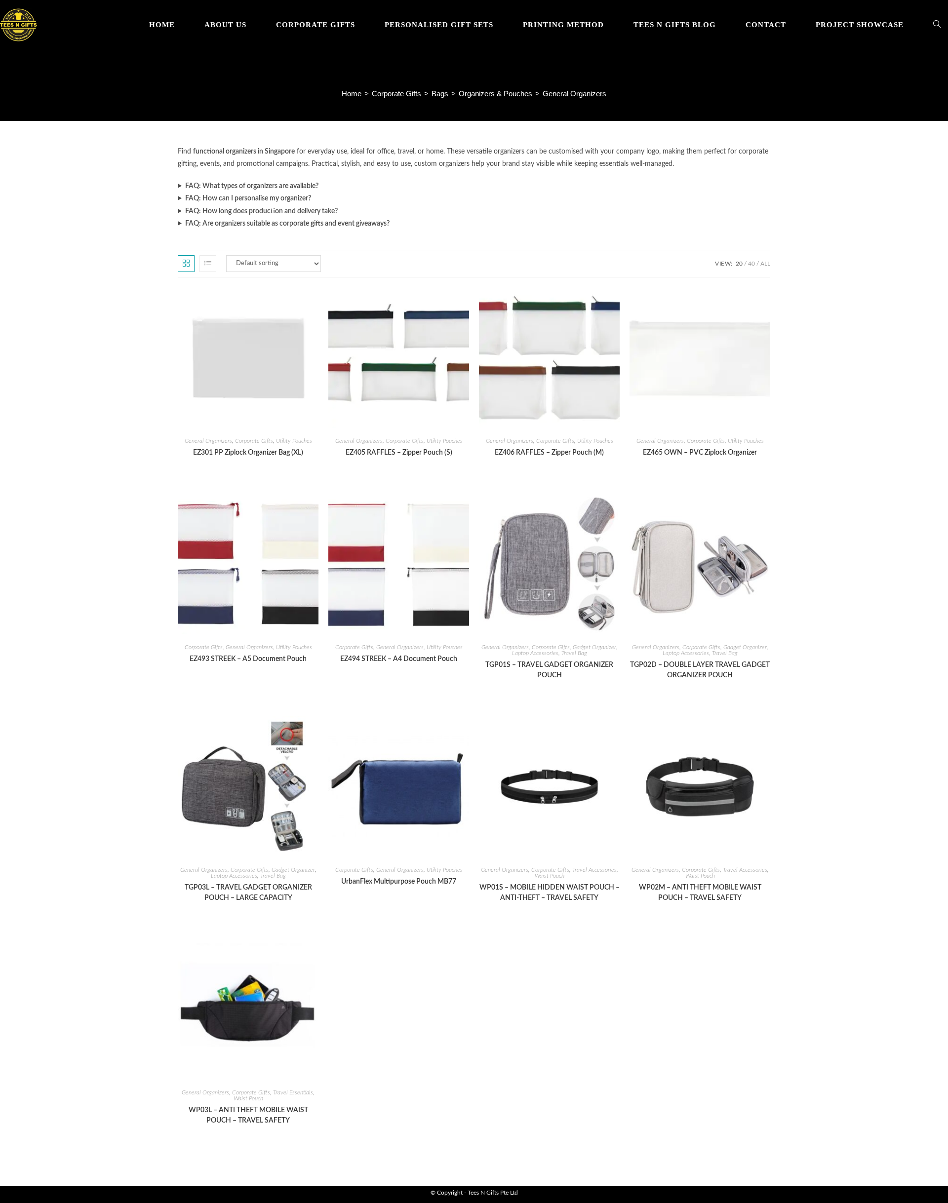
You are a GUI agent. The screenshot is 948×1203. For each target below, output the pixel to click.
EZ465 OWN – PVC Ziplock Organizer (700, 452)
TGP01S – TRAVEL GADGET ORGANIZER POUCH (549, 670)
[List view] (207, 263)
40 (751, 264)
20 (739, 264)
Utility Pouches (294, 441)
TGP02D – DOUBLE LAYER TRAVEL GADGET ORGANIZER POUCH (700, 670)
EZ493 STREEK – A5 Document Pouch (248, 659)
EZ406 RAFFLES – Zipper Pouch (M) (549, 452)
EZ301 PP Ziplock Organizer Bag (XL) (248, 452)
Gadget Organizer (594, 647)
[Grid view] (186, 263)
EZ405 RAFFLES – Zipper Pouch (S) (399, 452)
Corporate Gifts (396, 93)
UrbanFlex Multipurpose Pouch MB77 (398, 881)
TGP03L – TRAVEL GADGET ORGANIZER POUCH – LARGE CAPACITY (248, 892)
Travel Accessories (594, 870)
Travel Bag (574, 653)
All (765, 264)
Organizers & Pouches (495, 93)
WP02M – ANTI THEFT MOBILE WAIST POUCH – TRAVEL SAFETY (700, 892)
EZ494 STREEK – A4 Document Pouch (398, 659)
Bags (440, 93)
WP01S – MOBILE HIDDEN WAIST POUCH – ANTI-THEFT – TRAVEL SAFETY (549, 892)
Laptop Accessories (535, 653)
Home (351, 93)
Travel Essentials (293, 1092)
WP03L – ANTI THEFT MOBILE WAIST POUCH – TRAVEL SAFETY (248, 1115)
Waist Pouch (549, 876)
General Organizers (208, 441)
